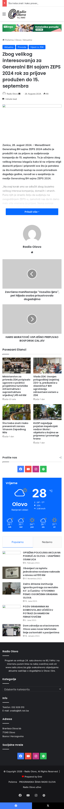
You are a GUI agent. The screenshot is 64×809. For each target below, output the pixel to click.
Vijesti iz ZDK (37, 47)
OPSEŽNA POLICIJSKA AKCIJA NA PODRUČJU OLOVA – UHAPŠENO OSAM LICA (42, 556)
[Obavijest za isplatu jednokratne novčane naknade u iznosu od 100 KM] (11, 573)
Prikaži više (31, 211)
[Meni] (4, 15)
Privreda (22, 47)
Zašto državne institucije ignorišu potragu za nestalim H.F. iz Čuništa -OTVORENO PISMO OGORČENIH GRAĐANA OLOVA (40, 590)
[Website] (32, 252)
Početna (8, 40)
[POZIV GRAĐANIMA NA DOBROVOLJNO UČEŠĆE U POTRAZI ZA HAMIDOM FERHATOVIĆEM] (11, 611)
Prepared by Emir (33, 776)
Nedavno (47, 542)
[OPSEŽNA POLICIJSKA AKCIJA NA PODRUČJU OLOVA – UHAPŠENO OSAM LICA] (11, 557)
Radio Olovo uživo (32, 787)
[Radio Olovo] (17, 14)
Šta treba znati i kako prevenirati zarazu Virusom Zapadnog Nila (15, 427)
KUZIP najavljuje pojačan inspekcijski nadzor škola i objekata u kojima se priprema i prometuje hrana (46, 430)
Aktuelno (27, 40)
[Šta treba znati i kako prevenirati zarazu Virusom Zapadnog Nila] (16, 412)
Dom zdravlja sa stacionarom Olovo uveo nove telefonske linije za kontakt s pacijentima (41, 629)
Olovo (18, 40)
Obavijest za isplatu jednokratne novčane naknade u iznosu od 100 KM (41, 572)
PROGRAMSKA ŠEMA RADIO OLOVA (37, 782)
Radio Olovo (12, 94)
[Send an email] (19, 94)
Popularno (18, 542)
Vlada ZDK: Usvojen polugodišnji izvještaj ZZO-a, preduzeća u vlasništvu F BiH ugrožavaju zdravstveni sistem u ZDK (46, 386)
